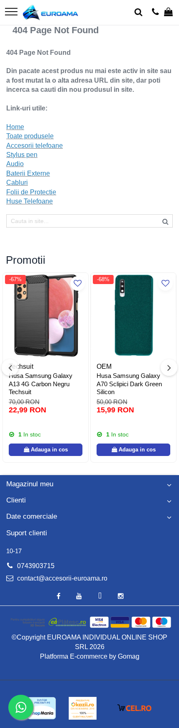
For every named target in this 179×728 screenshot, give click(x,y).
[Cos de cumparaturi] (168, 12)
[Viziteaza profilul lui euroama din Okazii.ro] (83, 708)
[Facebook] (58, 596)
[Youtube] (79, 596)
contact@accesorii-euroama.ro (61, 578)
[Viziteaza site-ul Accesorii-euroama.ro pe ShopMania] (41, 708)
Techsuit (21, 366)
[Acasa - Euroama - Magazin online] (50, 12)
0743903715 (35, 565)
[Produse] (11, 12)
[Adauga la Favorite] (77, 283)
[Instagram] (120, 596)
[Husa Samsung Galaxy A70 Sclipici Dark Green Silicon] (133, 315)
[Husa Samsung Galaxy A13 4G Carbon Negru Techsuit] (45, 315)
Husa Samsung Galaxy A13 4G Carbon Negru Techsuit (40, 383)
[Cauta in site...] (138, 12)
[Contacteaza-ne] (155, 12)
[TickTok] (99, 596)
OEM (104, 366)
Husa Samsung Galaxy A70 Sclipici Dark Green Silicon (129, 383)
